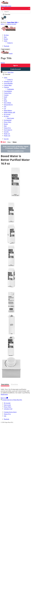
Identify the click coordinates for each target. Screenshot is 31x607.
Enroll (5, 97)
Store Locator (10, 118)
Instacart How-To (8, 104)
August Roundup (8, 83)
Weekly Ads (7, 135)
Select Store (11, 72)
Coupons (6, 95)
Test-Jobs (6, 132)
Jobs (5, 106)
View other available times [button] (15, 151)
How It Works (7, 102)
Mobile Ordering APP (9, 112)
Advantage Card (8, 81)
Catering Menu (8, 85)
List (5, 108)
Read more (4, 394)
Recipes (6, 124)
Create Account (15, 69)
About (5, 77)
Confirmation (10, 89)
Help (5, 99)
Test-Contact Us (8, 130)
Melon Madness (8, 110)
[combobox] (15, 8)
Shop (5, 126)
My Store (6, 116)
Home (5, 101)
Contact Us (10, 79)
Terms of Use (7, 128)
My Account (7, 114)
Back (4, 142)
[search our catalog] (2, 11)
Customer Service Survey (10, 412)
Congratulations (8, 91)
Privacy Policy (7, 122)
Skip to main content (6, 6)
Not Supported (7, 120)
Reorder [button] (7, 14)
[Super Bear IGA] (9, 32)
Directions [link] (14, 384)
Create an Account (11, 24)
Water (15, 142)
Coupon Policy (8, 93)
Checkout (6, 87)
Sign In (2, 24)
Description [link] (5, 384)
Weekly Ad (7, 133)
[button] (13, 22)
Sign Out (6, 139)
